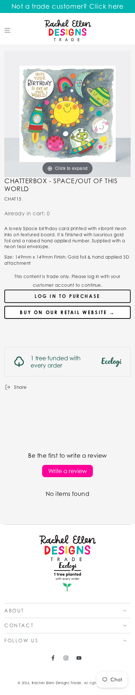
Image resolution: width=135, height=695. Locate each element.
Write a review (67, 471)
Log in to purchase (67, 296)
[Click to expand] (67, 113)
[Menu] (7, 30)
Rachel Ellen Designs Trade (56, 683)
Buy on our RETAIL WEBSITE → (67, 312)
